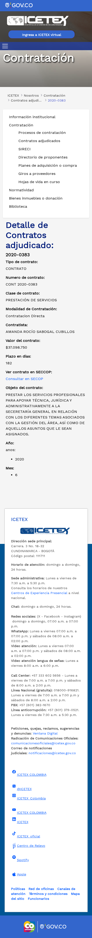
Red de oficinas (41, 889)
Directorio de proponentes (42, 157)
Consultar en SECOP (24, 379)
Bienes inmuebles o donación (36, 198)
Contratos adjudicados (39, 141)
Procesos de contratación (42, 132)
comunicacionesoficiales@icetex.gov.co (43, 743)
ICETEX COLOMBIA (31, 774)
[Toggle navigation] (6, 46)
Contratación (21, 125)
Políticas (18, 889)
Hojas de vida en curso (39, 182)
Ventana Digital (45, 733)
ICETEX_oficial (28, 836)
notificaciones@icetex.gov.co (52, 753)
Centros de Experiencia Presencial (39, 593)
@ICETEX (24, 789)
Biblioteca (18, 206)
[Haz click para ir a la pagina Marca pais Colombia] (30, 926)
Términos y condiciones (48, 894)
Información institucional (32, 117)
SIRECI (24, 149)
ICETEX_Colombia (31, 798)
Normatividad (21, 190)
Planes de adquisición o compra (47, 165)
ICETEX (22, 822)
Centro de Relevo (31, 846)
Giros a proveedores (36, 173)
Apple (21, 874)
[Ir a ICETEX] (38, 20)
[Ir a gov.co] (19, 5)
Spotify (23, 860)
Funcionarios (38, 898)
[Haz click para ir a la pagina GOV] (53, 926)
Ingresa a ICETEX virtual (41, 35)
